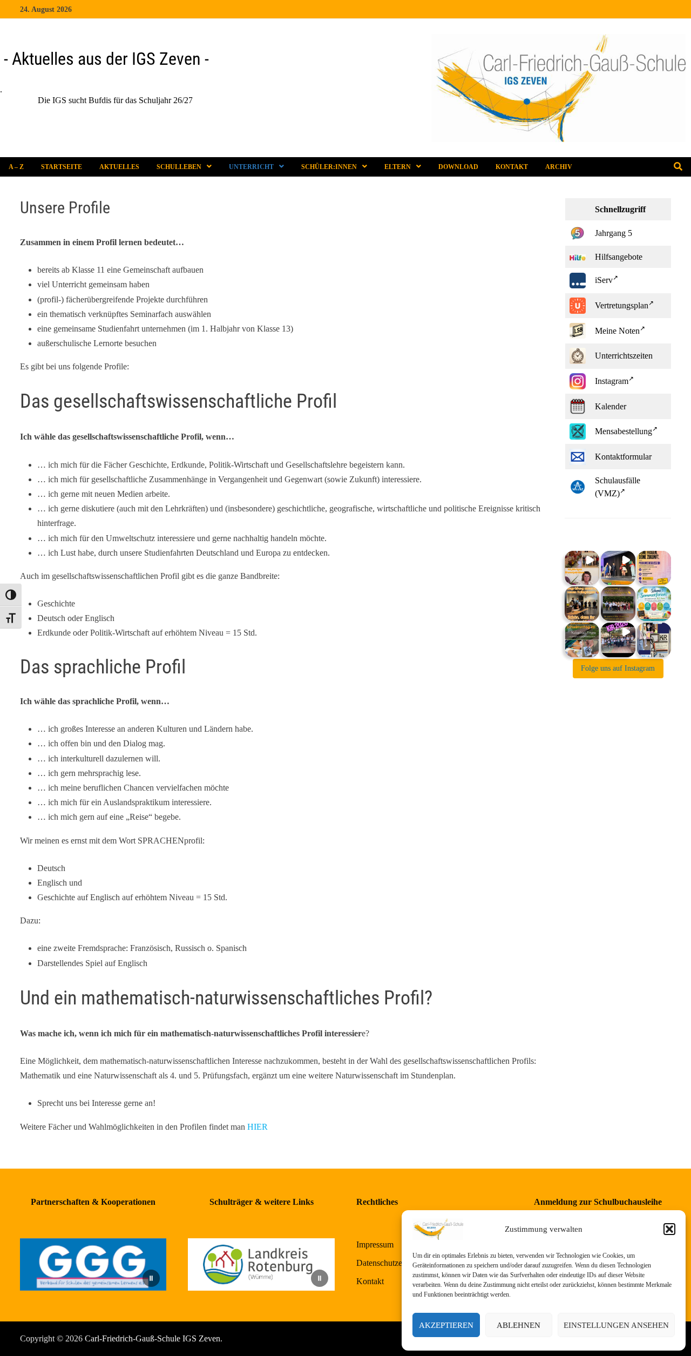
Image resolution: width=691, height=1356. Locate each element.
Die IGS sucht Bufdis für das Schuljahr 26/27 (100, 100)
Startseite (61, 167)
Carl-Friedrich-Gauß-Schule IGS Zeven (152, 1338)
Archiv (558, 167)
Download (458, 167)
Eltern (397, 167)
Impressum (375, 1244)
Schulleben (179, 167)
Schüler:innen (329, 167)
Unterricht (251, 167)
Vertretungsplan (621, 305)
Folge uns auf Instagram (618, 668)
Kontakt (512, 167)
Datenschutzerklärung (393, 1262)
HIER (257, 1126)
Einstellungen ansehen (616, 1325)
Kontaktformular (623, 456)
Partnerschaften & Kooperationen (93, 1201)
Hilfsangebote (618, 256)
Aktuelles (119, 167)
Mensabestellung (623, 431)
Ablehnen (518, 1325)
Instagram (611, 381)
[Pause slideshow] (151, 1278)
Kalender (610, 406)
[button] (669, 1229)
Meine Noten (617, 330)
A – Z (16, 167)
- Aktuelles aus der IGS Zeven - (106, 59)
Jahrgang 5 (613, 233)
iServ (604, 280)
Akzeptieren (446, 1325)
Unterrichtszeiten (624, 355)
